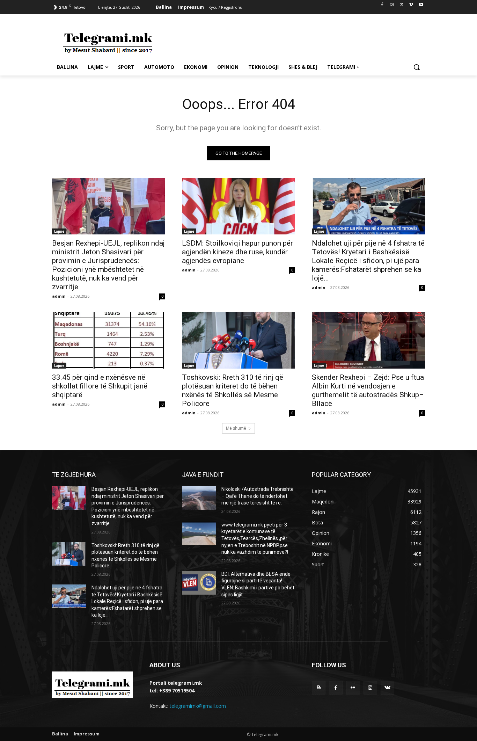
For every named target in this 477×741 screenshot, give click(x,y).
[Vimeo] (411, 5)
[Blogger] (318, 688)
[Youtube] (421, 5)
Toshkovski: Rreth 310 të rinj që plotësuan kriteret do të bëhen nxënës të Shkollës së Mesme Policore (232, 390)
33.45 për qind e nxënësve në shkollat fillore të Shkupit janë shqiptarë (99, 386)
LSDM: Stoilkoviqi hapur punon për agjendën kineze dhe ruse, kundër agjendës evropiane (237, 252)
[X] (402, 5)
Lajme (59, 231)
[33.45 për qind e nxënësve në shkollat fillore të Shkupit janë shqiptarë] (108, 340)
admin (59, 296)
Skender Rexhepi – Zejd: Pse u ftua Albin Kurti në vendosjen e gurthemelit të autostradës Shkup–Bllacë (368, 390)
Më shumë (236, 428)
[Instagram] (392, 5)
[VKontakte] (387, 688)
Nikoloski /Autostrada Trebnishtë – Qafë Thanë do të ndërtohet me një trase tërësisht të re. (257, 496)
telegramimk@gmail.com (198, 706)
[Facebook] (382, 5)
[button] (416, 67)
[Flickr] (353, 688)
